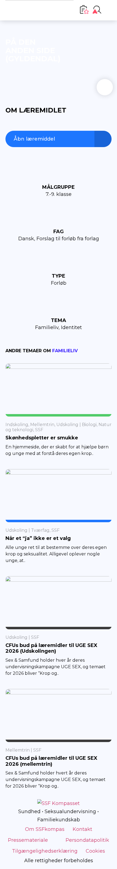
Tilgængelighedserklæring (45, 851)
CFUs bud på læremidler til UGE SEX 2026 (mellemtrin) (51, 761)
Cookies (95, 851)
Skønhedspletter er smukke (41, 438)
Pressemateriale (28, 840)
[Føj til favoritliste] (105, 87)
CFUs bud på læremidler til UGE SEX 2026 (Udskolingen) (51, 648)
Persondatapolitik (87, 840)
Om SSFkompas (44, 829)
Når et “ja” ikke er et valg (38, 538)
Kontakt (82, 829)
